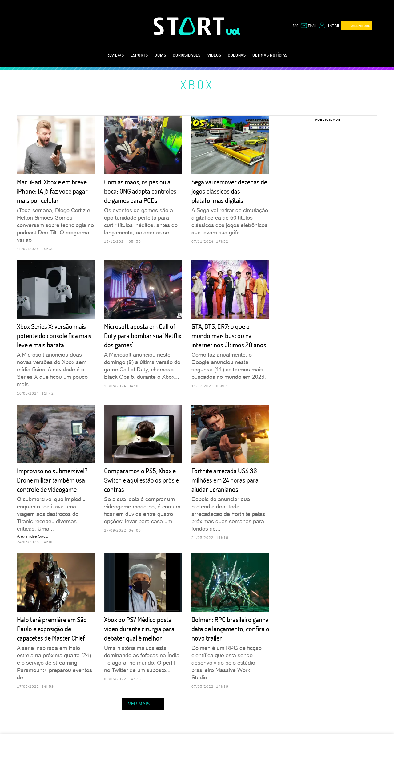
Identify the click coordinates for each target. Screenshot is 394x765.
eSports (139, 55)
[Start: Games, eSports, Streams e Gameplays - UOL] (190, 26)
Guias (160, 55)
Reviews (115, 55)
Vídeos (214, 55)
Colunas (237, 55)
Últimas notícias (269, 55)
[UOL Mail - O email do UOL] (308, 25)
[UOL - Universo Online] (233, 31)
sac (295, 25)
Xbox (197, 84)
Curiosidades (186, 55)
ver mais (139, 703)
